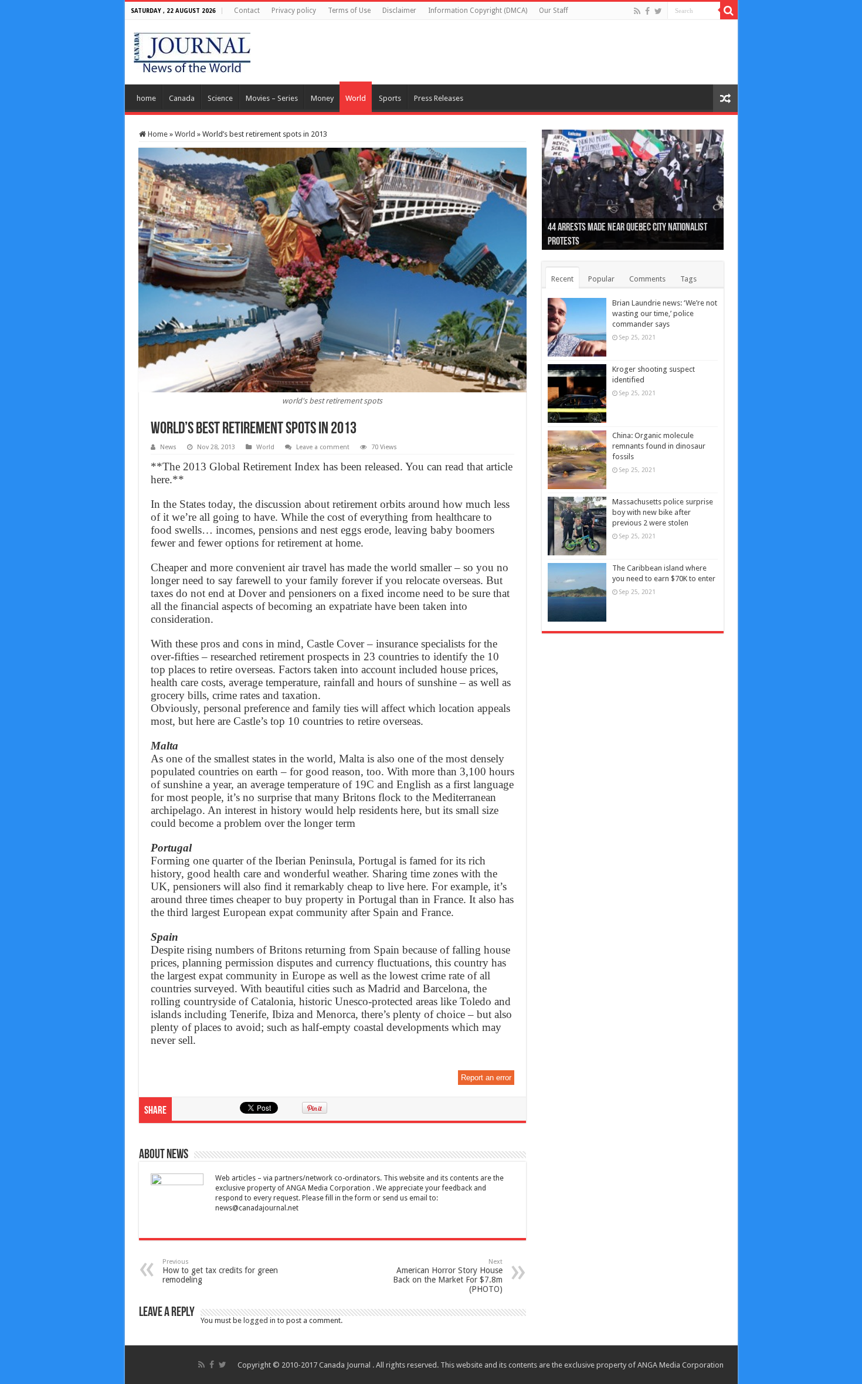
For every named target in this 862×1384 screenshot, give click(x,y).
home (146, 98)
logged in (259, 1320)
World (355, 98)
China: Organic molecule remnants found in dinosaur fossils (658, 446)
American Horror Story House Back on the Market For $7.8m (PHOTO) (448, 1276)
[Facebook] (647, 11)
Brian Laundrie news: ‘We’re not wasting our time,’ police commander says (664, 313)
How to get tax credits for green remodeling (220, 1271)
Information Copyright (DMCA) (477, 10)
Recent (562, 278)
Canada (182, 98)
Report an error (486, 1077)
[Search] (729, 10)
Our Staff (553, 10)
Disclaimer (399, 10)
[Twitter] (658, 11)
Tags (688, 278)
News (168, 447)
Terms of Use (349, 10)
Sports (390, 98)
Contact (247, 10)
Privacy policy (294, 10)
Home (157, 134)
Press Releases (438, 98)
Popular (601, 278)
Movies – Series (272, 98)
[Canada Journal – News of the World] (192, 50)
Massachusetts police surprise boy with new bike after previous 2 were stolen (662, 512)
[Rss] (637, 11)
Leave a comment (322, 447)
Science (220, 98)
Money (322, 98)
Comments (647, 278)
